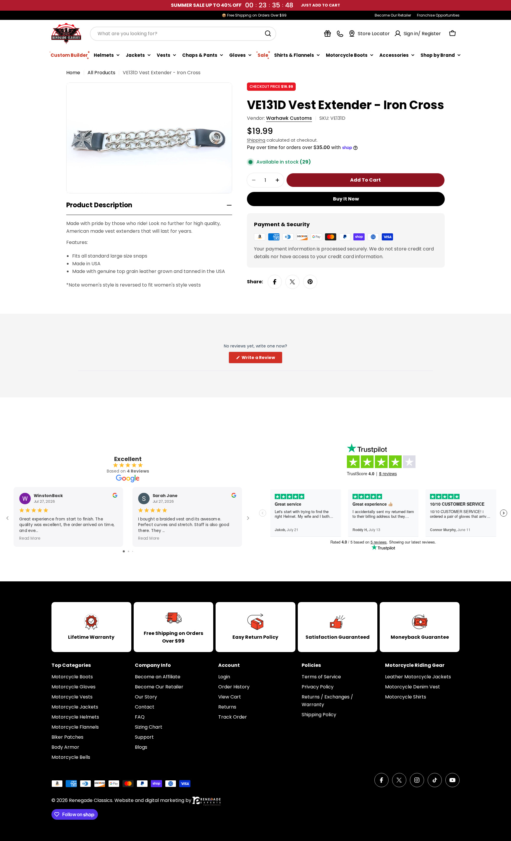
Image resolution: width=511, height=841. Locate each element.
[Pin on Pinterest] (310, 282)
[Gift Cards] (327, 33)
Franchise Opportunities (438, 15)
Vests (163, 55)
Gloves (237, 55)
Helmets (104, 55)
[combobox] (183, 33)
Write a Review (261, 358)
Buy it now (346, 198)
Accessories (394, 55)
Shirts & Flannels (294, 55)
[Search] (267, 33)
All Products (101, 72)
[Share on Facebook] (275, 282)
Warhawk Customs (289, 118)
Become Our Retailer (393, 15)
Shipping (256, 140)
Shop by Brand (438, 55)
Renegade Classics (90, 800)
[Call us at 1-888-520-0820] (340, 33)
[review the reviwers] (114, 496)
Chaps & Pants (199, 55)
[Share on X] (292, 282)
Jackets (135, 55)
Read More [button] (30, 538)
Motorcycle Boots (347, 55)
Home (73, 72)
